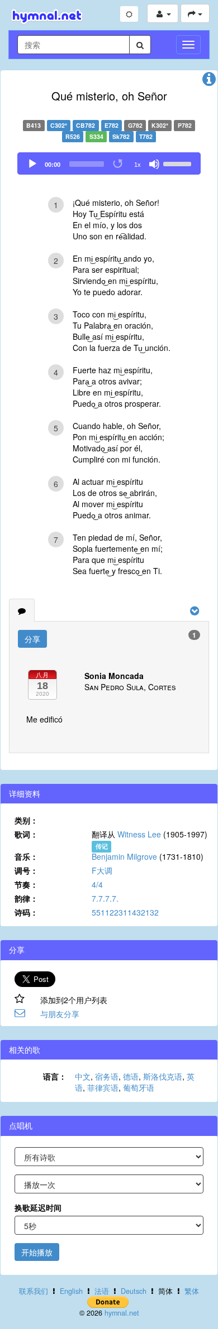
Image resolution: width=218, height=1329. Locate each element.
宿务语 (107, 1076)
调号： (26, 870)
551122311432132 (125, 912)
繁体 (191, 1291)
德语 (131, 1076)
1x (137, 164)
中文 (83, 1076)
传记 (102, 846)
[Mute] (154, 164)
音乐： (26, 856)
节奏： (26, 884)
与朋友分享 (59, 1013)
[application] (109, 163)
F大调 (102, 870)
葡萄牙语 (138, 1087)
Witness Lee (139, 834)
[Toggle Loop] (118, 164)
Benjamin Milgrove (124, 856)
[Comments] (22, 610)
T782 (146, 136)
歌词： (26, 834)
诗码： (26, 912)
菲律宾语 (103, 1087)
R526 (72, 136)
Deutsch (133, 1291)
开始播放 (37, 1252)
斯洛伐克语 (162, 1076)
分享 (32, 638)
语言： (55, 1076)
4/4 (97, 884)
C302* (58, 125)
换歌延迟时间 (38, 1207)
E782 (112, 125)
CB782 (85, 125)
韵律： (26, 898)
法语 (101, 1291)
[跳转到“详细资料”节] (209, 81)
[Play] (32, 164)
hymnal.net (122, 1313)
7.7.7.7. (105, 898)
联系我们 (33, 1291)
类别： (26, 820)
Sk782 (121, 136)
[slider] (179, 163)
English (71, 1291)
